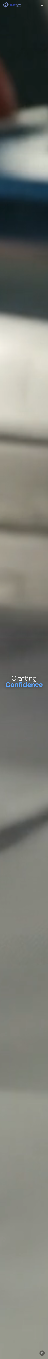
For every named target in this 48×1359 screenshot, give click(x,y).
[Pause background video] (42, 1353)
